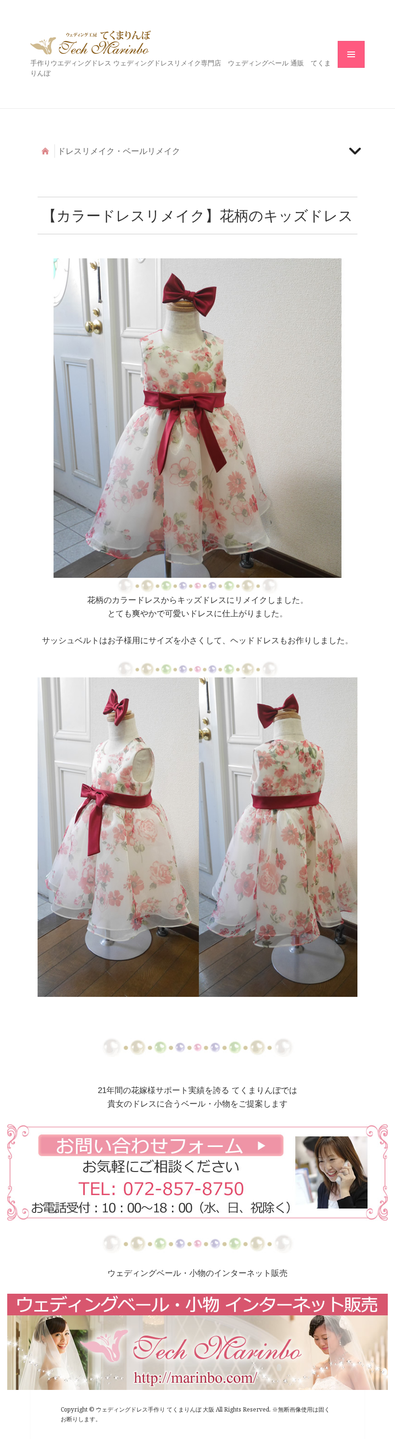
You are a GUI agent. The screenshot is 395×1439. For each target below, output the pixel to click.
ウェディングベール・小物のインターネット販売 (197, 1273)
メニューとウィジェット (351, 67)
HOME (45, 151)
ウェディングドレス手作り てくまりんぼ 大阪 (90, 42)
